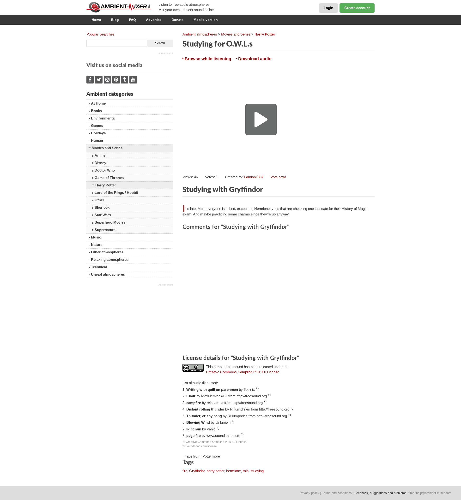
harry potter (215, 471)
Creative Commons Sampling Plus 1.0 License (242, 372)
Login (328, 8)
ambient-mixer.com (122, 7)
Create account (357, 8)
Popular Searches (100, 34)
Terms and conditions (337, 493)
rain (246, 471)
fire (184, 471)
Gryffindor (197, 471)
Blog (115, 20)
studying (257, 471)
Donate (177, 20)
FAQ (132, 20)
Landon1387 (253, 177)
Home (96, 20)
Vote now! (278, 177)
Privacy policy (309, 493)
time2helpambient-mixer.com (429, 493)
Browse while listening (208, 58)
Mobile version (206, 20)
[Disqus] (278, 293)
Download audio (255, 58)
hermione (233, 471)
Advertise (154, 20)
